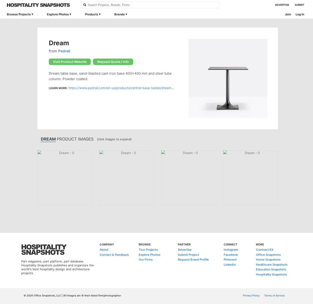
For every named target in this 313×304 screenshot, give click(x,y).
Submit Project (188, 254)
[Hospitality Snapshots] (41, 5)
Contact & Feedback (114, 254)
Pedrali (64, 51)
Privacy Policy (251, 295)
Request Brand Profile (193, 259)
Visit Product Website (70, 62)
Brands (119, 14)
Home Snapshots (268, 259)
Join (288, 14)
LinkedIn (230, 264)
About (104, 249)
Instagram (231, 249)
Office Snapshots (268, 254)
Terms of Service (274, 295)
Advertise (282, 4)
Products (91, 14)
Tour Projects (148, 249)
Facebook (231, 254)
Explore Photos (58, 14)
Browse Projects (19, 14)
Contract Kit (264, 249)
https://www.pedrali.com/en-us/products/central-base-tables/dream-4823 (125, 88)
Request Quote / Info (113, 62)
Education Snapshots (271, 269)
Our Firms (146, 259)
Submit (299, 4)
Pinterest (230, 259)
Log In (300, 14)
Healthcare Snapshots (272, 264)
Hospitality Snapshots (271, 274)
